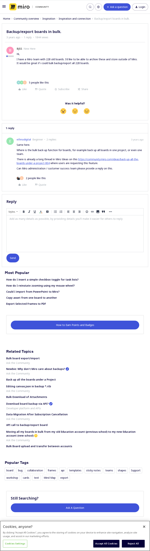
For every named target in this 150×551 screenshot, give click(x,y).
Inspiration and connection (75, 18)
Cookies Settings (15, 543)
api (62, 470)
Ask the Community (18, 363)
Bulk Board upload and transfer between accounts (39, 446)
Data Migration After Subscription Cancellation (37, 414)
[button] (4, 7)
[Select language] (98, 7)
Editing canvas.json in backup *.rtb (28, 386)
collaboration (35, 470)
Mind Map (50, 477)
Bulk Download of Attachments (26, 397)
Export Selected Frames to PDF (26, 303)
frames (52, 470)
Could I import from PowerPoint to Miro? (32, 291)
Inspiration (48, 18)
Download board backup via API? (27, 403)
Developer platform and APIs (23, 408)
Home (6, 18)
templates (75, 470)
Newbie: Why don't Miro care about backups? (35, 369)
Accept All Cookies (106, 543)
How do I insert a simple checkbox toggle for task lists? (42, 279)
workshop (12, 477)
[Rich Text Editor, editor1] (75, 233)
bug (20, 470)
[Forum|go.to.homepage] (29, 7)
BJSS (19, 48)
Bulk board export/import (23, 358)
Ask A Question (75, 507)
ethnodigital (24, 139)
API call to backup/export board (27, 425)
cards (26, 477)
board (9, 470)
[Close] (144, 527)
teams (109, 470)
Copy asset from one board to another (31, 297)
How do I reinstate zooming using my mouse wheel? (40, 285)
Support (135, 470)
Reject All (133, 543)
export (64, 477)
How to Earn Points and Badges (75, 325)
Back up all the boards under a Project (31, 379)
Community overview (26, 18)
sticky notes (93, 470)
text (36, 477)
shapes (122, 470)
